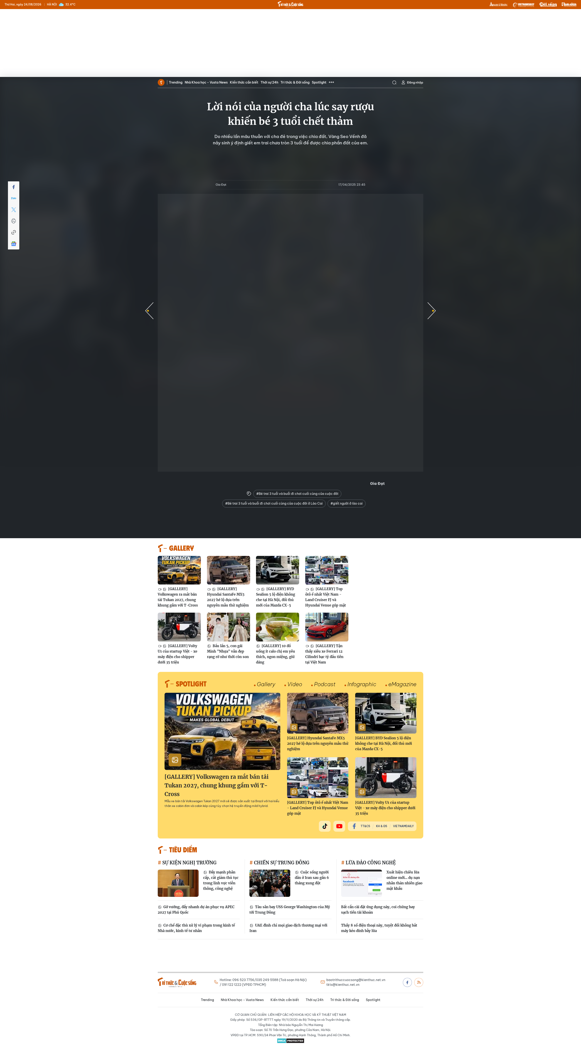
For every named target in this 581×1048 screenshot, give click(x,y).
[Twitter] (13, 209)
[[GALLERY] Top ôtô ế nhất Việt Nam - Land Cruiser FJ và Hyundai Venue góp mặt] (326, 570)
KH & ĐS (381, 826)
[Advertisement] (290, 43)
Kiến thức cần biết (244, 82)
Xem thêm (331, 82)
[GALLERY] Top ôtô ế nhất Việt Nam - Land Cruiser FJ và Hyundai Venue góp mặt (325, 597)
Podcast (324, 684)
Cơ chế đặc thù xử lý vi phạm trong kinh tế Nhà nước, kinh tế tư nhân (196, 928)
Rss (418, 982)
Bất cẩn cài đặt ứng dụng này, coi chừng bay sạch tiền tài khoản (378, 910)
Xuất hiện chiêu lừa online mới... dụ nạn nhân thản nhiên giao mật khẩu (404, 880)
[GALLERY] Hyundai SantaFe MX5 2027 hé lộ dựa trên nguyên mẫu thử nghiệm (228, 597)
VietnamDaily (403, 826)
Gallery (266, 684)
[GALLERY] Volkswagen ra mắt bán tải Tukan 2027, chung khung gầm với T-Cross (178, 597)
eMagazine (402, 684)
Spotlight (319, 82)
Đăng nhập (415, 82)
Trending (175, 82)
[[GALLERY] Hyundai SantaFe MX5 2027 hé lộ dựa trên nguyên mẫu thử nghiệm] (228, 570)
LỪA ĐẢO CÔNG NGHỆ (370, 863)
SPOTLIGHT (191, 683)
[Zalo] (13, 198)
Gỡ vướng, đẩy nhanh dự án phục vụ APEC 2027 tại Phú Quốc (196, 910)
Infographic (361, 684)
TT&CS (365, 826)
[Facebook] (13, 187)
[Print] (13, 221)
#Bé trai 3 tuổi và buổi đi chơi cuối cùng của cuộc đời (297, 494)
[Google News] (13, 243)
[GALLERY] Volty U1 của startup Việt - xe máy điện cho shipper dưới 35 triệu (177, 654)
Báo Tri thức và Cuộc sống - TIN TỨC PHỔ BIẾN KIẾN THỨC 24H (290, 4)
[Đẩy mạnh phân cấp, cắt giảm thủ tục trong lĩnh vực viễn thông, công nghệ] (178, 883)
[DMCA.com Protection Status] (290, 1040)
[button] (432, 311)
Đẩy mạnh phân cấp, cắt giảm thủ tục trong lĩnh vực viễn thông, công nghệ (221, 880)
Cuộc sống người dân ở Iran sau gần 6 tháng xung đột (312, 877)
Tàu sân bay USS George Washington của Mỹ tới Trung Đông (289, 910)
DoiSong (548, 4)
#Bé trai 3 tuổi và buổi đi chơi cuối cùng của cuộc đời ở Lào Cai (274, 503)
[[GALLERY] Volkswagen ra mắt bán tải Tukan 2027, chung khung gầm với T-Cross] (179, 570)
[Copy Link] (13, 232)
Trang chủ (161, 82)
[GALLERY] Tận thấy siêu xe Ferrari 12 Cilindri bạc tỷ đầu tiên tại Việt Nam (324, 654)
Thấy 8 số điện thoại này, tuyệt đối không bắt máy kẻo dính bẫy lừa (379, 928)
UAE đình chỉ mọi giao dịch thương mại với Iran (288, 928)
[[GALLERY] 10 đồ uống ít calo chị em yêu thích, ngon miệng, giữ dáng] (277, 627)
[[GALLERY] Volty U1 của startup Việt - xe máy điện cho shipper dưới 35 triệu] (179, 627)
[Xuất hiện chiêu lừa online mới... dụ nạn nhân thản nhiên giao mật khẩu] (361, 883)
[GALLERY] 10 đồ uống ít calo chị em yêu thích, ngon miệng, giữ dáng (275, 654)
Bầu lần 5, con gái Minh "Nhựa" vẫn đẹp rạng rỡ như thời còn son (228, 651)
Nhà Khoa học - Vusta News (206, 82)
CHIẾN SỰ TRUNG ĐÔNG (281, 863)
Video (294, 684)
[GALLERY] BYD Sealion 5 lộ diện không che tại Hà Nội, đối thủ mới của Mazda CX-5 (275, 597)
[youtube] (339, 826)
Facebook (407, 982)
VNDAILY (523, 4)
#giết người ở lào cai (346, 503)
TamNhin (569, 4)
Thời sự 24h (269, 82)
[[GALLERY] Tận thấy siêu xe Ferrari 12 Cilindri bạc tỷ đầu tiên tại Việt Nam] (326, 627)
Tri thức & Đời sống (295, 82)
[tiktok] (325, 826)
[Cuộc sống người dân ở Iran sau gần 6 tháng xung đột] (269, 883)
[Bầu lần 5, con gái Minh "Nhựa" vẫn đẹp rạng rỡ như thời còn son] (228, 627)
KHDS (499, 4)
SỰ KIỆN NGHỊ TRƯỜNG (189, 863)
